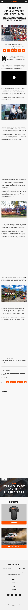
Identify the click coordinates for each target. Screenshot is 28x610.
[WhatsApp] (12, 50)
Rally (14, 579)
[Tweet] (8, 50)
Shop (14, 586)
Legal (14, 600)
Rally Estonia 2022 (13, 373)
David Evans (10, 46)
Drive (14, 582)
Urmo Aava (17, 373)
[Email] (23, 50)
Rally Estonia (7, 373)
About (14, 589)
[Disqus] (14, 451)
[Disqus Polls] (14, 411)
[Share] (4, 50)
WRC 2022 (21, 373)
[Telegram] (15, 50)
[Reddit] (19, 50)
